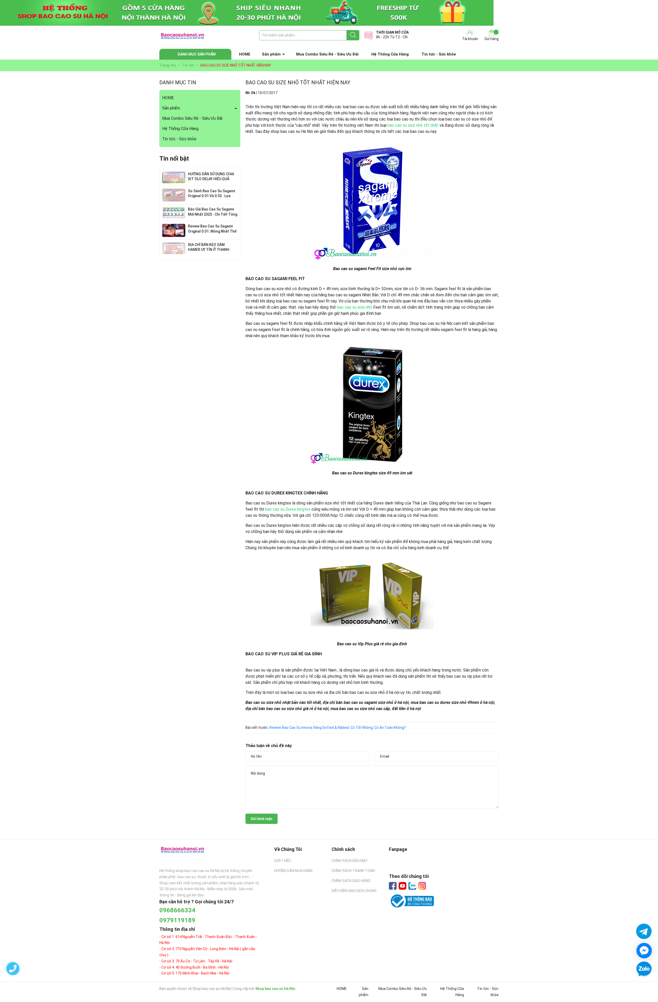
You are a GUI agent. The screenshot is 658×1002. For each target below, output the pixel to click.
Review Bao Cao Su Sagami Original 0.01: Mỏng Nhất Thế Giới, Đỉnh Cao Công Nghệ (212, 231)
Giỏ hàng (492, 39)
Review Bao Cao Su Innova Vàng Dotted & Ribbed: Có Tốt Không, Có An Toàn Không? (337, 727)
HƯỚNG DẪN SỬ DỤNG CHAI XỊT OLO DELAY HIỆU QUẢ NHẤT (211, 179)
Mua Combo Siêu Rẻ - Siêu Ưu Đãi (327, 54)
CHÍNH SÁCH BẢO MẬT (350, 861)
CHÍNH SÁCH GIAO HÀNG (351, 881)
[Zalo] (412, 886)
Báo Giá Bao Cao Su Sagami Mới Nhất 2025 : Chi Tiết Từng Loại (212, 214)
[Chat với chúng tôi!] (644, 950)
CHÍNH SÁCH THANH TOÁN (353, 871)
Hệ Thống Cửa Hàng (390, 54)
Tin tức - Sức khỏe (439, 54)
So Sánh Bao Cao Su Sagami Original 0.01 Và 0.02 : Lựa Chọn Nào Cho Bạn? (211, 196)
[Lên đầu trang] (644, 984)
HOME (244, 54)
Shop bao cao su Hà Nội (275, 989)
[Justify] (353, 35)
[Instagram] (422, 886)
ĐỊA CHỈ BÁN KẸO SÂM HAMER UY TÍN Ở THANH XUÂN (208, 250)
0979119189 (177, 920)
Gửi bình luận (261, 819)
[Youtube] (402, 886)
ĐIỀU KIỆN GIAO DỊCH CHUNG (354, 891)
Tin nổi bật (174, 158)
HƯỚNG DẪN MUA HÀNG (293, 871)
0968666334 (177, 910)
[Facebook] (393, 886)
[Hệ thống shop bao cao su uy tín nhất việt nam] (329, 13)
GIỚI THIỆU (282, 861)
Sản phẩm (271, 54)
